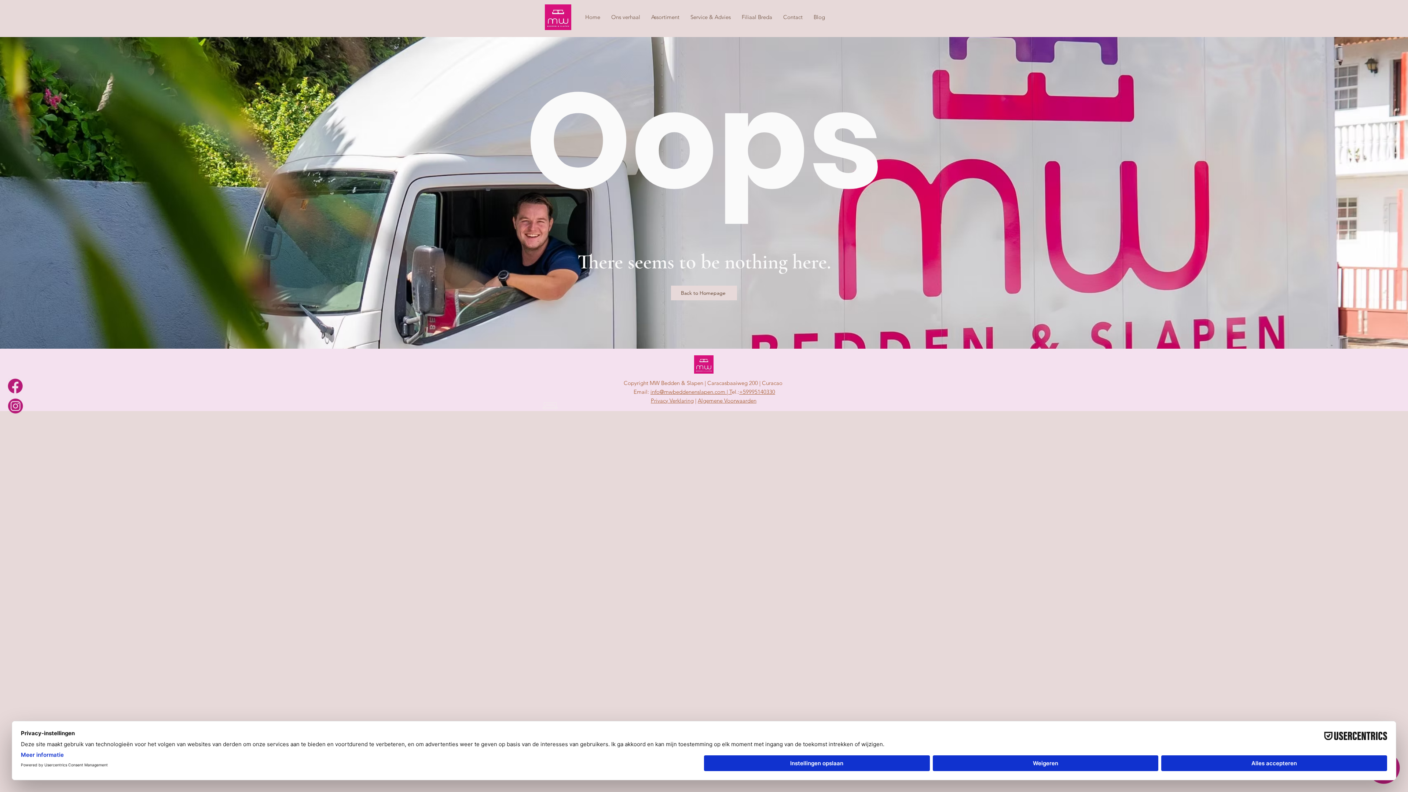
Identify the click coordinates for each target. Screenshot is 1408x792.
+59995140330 (757, 391)
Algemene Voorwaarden (727, 400)
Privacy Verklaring (672, 400)
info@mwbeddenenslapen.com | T (691, 391)
